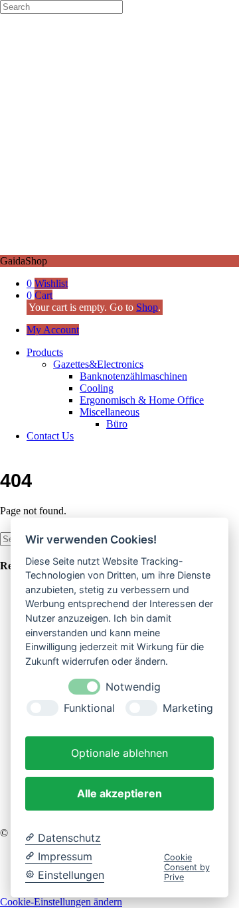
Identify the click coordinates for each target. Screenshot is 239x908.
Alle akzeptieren (119, 793)
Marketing (188, 708)
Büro (116, 423)
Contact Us (50, 435)
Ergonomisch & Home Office (142, 400)
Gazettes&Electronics (98, 364)
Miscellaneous (109, 412)
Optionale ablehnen (119, 753)
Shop (147, 307)
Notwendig (133, 687)
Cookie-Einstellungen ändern (61, 901)
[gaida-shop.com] (119, 249)
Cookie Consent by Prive (187, 867)
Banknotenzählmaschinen (133, 376)
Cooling (97, 388)
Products (45, 352)
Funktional (89, 708)
